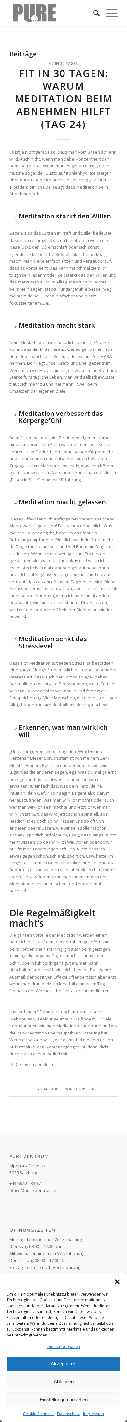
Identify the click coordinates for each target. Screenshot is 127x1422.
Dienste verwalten (63, 1346)
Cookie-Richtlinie (38, 1413)
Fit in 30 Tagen (63, 63)
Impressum (93, 1413)
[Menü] (109, 13)
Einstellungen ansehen (64, 1399)
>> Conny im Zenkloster (33, 1064)
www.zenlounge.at (45, 1019)
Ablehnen (64, 1381)
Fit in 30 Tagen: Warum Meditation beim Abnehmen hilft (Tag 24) (64, 99)
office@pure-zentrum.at (33, 1190)
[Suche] (93, 13)
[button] (117, 1281)
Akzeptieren (63, 1363)
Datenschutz (68, 1413)
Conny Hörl (85, 1089)
